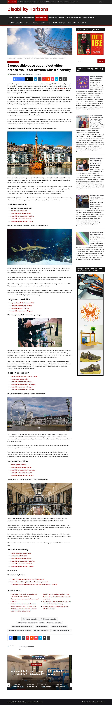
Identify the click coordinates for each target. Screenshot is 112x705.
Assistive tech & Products (56, 17)
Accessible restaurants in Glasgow (21, 387)
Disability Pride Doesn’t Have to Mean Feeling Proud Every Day (96, 234)
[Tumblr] (39, 79)
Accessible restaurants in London (21, 473)
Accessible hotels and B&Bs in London (22, 470)
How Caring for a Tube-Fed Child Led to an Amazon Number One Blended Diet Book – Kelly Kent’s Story (96, 162)
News (10, 17)
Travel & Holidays (41, 17)
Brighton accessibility (49, 619)
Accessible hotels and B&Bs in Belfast (22, 561)
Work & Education (88, 17)
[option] (19, 685)
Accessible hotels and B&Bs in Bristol (22, 216)
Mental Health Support (59, 22)
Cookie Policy (101, 702)
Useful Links (72, 22)
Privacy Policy (92, 702)
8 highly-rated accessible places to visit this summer (27, 579)
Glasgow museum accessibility (20, 630)
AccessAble (61, 88)
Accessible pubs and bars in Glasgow (22, 390)
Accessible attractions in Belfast (20, 558)
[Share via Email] (60, 79)
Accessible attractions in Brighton (21, 305)
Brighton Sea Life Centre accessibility (22, 303)
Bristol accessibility (54, 623)
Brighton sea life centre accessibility (31, 623)
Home (10, 58)
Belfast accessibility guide (18, 556)
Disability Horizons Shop (16, 22)
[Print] (65, 79)
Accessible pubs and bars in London (21, 475)
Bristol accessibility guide (18, 211)
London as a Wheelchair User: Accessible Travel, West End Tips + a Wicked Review (40, 1)
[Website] (20, 650)
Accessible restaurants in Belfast (21, 564)
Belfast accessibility (30, 619)
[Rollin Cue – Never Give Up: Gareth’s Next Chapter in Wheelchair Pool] (82, 207)
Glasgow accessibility (59, 626)
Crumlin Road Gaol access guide (20, 553)
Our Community (45, 22)
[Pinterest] (44, 79)
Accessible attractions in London (20, 467)
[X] (15, 638)
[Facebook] (11, 638)
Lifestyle (17, 17)
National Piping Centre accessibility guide (23, 376)
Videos (28, 22)
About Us (35, 22)
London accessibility (42, 630)
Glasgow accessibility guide (19, 379)
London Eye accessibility (18, 465)
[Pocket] (52, 79)
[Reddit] (48, 79)
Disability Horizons (28, 74)
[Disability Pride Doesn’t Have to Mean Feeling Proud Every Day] (82, 244)
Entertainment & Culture (73, 17)
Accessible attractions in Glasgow (21, 381)
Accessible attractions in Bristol (20, 213)
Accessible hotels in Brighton (19, 308)
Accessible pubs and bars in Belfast (21, 566)
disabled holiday (42, 626)
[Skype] (56, 79)
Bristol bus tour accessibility (22, 626)
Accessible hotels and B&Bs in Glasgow (23, 384)
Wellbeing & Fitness (28, 17)
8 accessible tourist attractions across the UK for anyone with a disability (33, 584)
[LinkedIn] (35, 79)
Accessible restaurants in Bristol (20, 219)
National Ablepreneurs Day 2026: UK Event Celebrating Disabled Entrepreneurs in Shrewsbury (96, 80)
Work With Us (82, 22)
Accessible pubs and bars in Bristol (21, 221)
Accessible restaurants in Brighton (21, 311)
